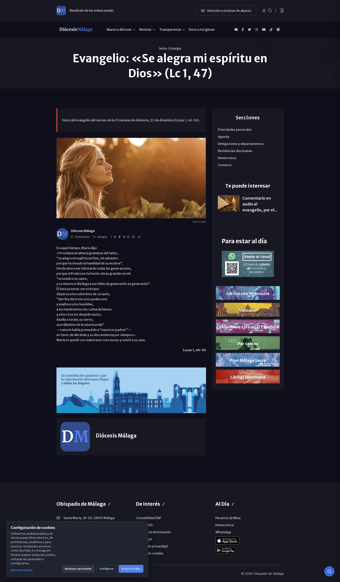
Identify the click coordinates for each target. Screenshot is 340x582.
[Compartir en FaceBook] (120, 236)
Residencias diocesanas (235, 151)
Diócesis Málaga (83, 231)
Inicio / (164, 48)
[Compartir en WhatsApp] (115, 236)
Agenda (223, 137)
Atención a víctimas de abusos (228, 11)
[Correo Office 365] (236, 29)
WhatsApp (223, 532)
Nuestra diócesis (119, 29)
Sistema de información (153, 532)
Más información (22, 570)
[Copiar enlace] (140, 236)
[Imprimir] (134, 236)
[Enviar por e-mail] (129, 236)
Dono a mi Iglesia (201, 29)
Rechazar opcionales (78, 568)
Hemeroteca (227, 158)
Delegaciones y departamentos (241, 144)
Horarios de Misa (227, 518)
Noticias (145, 29)
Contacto (225, 165)
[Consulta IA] (329, 571)
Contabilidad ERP (148, 518)
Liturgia (175, 48)
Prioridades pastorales (235, 130)
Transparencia (170, 29)
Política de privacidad (152, 546)
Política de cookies (149, 553)
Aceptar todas (131, 568)
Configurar (106, 568)
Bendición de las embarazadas (91, 10)
